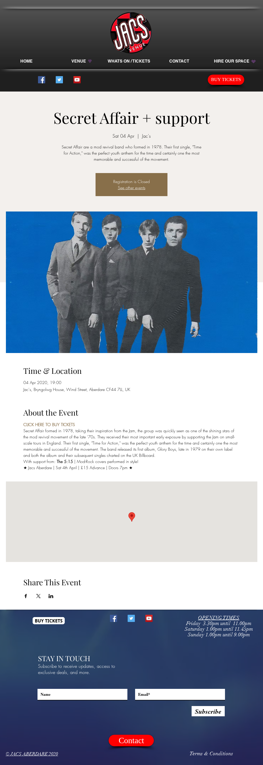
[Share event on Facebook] (25, 596)
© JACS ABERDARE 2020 (32, 754)
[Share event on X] (38, 596)
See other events (131, 187)
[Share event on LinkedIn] (51, 596)
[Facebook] (41, 79)
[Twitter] (59, 79)
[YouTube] (77, 79)
